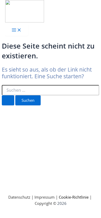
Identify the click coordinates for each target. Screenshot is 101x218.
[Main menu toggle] (16, 30)
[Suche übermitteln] (8, 100)
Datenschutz (19, 197)
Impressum (44, 197)
